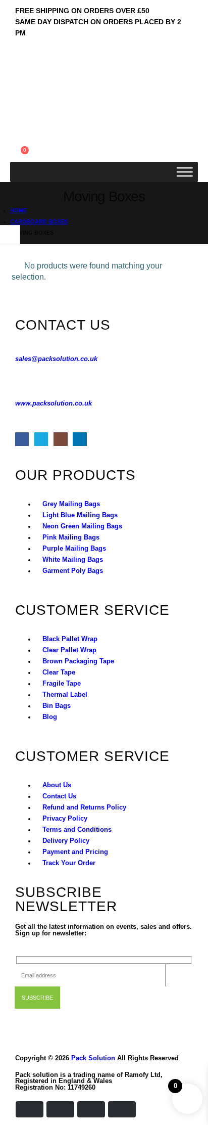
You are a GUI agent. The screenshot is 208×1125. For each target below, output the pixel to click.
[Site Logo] (38, 100)
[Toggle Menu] (185, 171)
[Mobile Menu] (20, 65)
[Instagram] (60, 439)
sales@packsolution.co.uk (56, 359)
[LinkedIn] (79, 439)
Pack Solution (93, 1058)
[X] (41, 439)
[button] (18, 118)
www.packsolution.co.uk (53, 403)
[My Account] (18, 132)
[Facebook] (22, 439)
